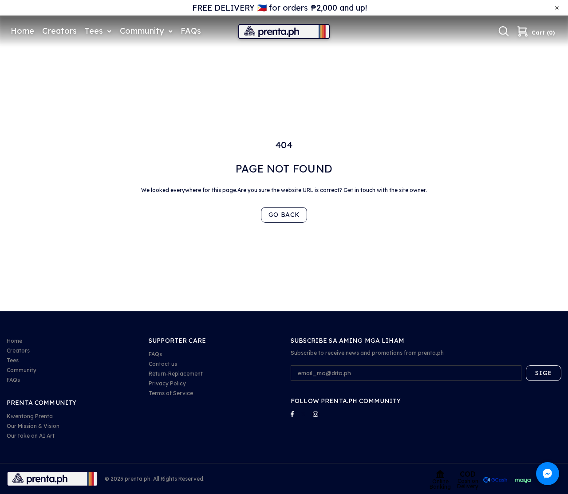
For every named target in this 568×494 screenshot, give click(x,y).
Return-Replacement (176, 373)
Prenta (284, 31)
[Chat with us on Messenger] (547, 473)
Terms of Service (171, 393)
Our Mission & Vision (33, 426)
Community (21, 370)
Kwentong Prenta (30, 416)
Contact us (163, 364)
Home (14, 340)
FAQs (13, 379)
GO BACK (284, 215)
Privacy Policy (167, 383)
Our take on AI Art (31, 435)
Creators (18, 350)
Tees (13, 360)
